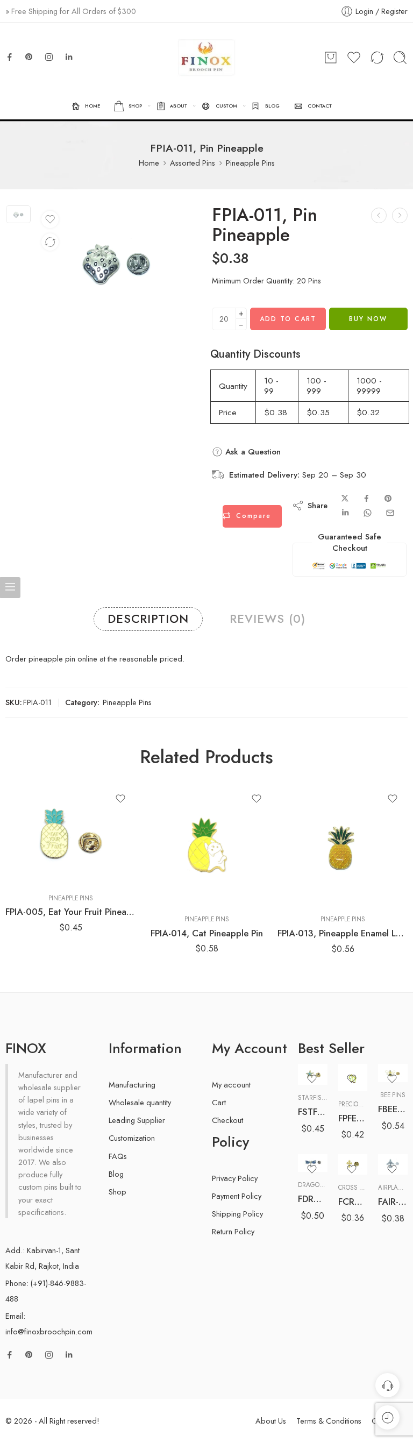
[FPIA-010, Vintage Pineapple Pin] (379, 215)
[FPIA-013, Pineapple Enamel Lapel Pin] (342, 845)
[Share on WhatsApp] (367, 512)
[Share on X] (345, 498)
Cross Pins (355, 1187)
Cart (219, 1102)
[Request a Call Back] (387, 1385)
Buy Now (368, 319)
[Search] (400, 57)
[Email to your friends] (390, 512)
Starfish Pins (319, 1097)
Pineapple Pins (250, 162)
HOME (92, 105)
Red (327, 1140)
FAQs (118, 1156)
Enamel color (317, 1109)
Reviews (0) (267, 618)
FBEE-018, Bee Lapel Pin (393, 1109)
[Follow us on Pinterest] (29, 57)
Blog (116, 1173)
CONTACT (320, 105)
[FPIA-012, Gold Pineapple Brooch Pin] (400, 215)
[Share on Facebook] (366, 498)
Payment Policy (236, 1196)
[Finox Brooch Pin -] (206, 57)
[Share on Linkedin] (345, 512)
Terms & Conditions (328, 1420)
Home (149, 162)
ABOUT (178, 105)
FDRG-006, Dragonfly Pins (312, 1198)
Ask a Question (252, 452)
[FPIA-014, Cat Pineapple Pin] (206, 845)
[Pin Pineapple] (18, 214)
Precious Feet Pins (367, 1104)
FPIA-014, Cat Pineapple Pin (207, 933)
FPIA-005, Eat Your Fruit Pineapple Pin (70, 911)
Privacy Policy (235, 1178)
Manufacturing (132, 1084)
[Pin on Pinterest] (388, 498)
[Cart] (330, 57)
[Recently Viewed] (387, 1417)
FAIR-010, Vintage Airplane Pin (393, 1201)
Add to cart (288, 319)
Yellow (327, 1156)
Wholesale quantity (140, 1102)
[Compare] (50, 242)
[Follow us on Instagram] (49, 57)
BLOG (272, 105)
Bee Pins (392, 1095)
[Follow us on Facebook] (9, 57)
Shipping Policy (237, 1213)
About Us (270, 1420)
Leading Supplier (137, 1120)
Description (148, 618)
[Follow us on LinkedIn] (69, 57)
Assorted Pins (192, 162)
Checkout (227, 1120)
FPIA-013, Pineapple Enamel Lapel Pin (342, 933)
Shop (117, 1191)
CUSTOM (226, 105)
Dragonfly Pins (323, 1185)
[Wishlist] (50, 219)
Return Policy (233, 1231)
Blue (327, 1124)
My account (231, 1084)
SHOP (135, 105)
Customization (132, 1137)
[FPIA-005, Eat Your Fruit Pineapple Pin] (70, 834)
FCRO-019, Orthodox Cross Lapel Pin (353, 1201)
